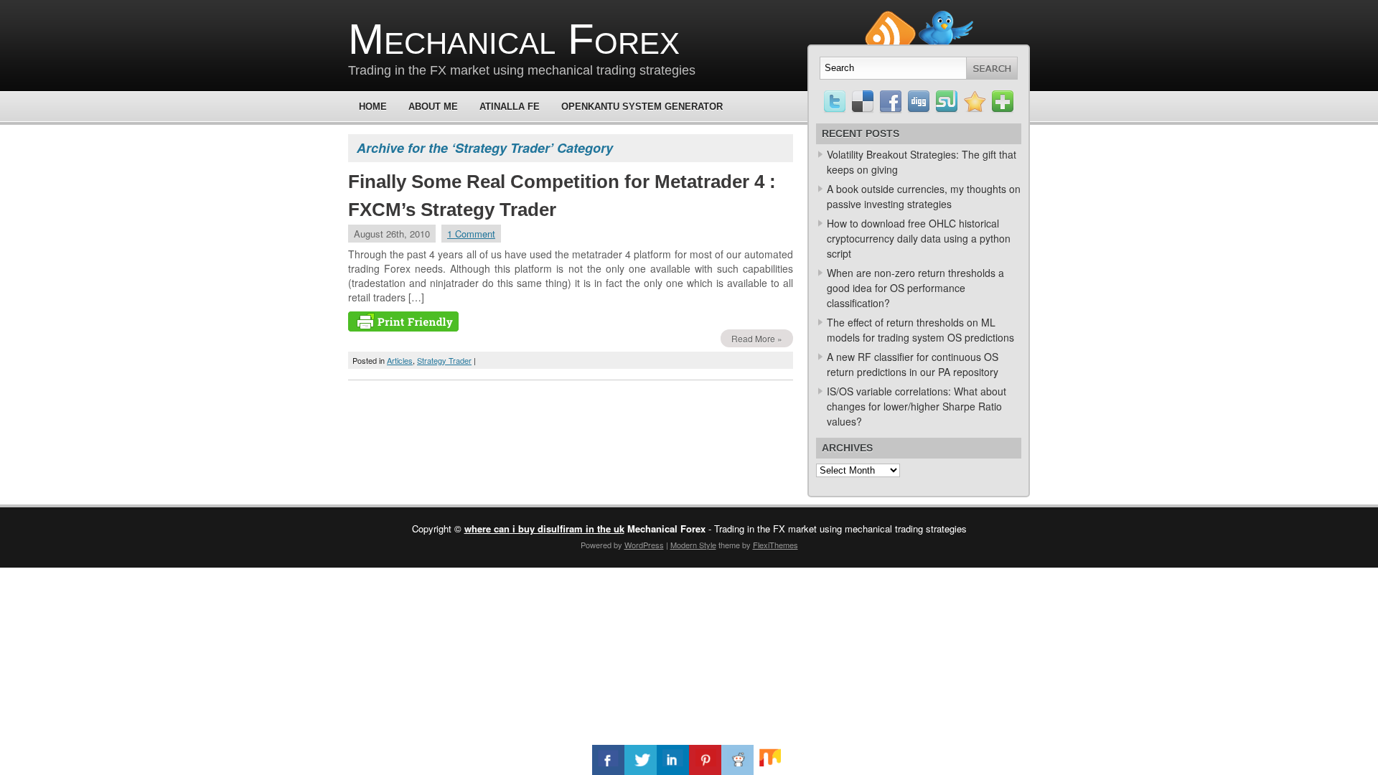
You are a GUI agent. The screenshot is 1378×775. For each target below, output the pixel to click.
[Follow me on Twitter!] (946, 17)
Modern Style (693, 544)
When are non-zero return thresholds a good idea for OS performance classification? (915, 288)
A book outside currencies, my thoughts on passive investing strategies (924, 196)
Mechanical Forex (514, 39)
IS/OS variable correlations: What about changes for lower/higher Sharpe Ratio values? (916, 406)
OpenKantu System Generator (642, 106)
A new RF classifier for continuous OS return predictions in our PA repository (912, 364)
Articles (400, 360)
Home (373, 106)
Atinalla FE (509, 106)
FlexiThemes (775, 544)
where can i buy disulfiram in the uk (544, 528)
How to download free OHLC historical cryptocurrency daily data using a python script (919, 238)
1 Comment (471, 233)
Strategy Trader (444, 360)
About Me (433, 106)
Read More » (756, 338)
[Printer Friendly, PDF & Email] (403, 327)
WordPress (644, 544)
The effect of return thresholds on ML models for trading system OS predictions (920, 329)
